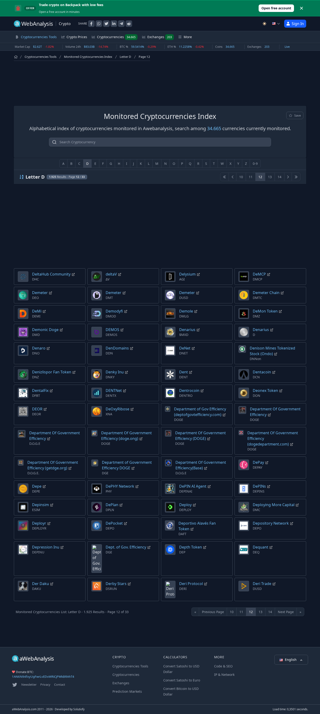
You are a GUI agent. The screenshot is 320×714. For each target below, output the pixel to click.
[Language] (276, 23)
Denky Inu (115, 372)
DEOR (37, 409)
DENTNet (114, 390)
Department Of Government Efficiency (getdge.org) (52, 465)
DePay (258, 462)
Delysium (187, 274)
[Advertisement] (160, 82)
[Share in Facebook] (91, 23)
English (291, 659)
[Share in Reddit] (129, 23)
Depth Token (190, 547)
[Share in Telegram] (121, 23)
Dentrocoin (189, 390)
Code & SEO (223, 666)
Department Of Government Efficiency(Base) (200, 465)
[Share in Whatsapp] (99, 23)
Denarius (187, 329)
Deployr (39, 523)
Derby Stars (116, 583)
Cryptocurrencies (116, 37)
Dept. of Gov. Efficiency (126, 547)
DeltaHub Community (51, 274)
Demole (186, 311)
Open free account (276, 8)
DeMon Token (265, 311)
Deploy (185, 504)
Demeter (40, 292)
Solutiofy (79, 709)
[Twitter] (15, 685)
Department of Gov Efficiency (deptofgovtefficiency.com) (200, 411)
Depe (36, 486)
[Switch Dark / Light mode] (264, 23)
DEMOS (112, 329)
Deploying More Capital (273, 504)
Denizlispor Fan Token (51, 372)
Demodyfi (114, 311)
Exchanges (159, 37)
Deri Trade (262, 583)
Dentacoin (262, 372)
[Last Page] (296, 177)
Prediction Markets (127, 691)
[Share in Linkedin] (114, 23)
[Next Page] (288, 177)
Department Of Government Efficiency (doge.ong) (126, 435)
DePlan (112, 504)
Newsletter (29, 684)
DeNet (184, 348)
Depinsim (40, 504)
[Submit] (54, 143)
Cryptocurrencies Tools (40, 57)
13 (270, 177)
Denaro (38, 348)
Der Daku (40, 583)
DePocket (114, 523)
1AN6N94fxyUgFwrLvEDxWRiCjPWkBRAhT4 (43, 676)
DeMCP (259, 274)
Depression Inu (45, 547)
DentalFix (40, 390)
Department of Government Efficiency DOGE (127, 465)
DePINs (259, 486)
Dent (183, 372)
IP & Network (224, 674)
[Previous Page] (232, 177)
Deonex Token (265, 390)
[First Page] (224, 177)
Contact (59, 684)
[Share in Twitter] (106, 23)
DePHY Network (120, 486)
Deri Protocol (191, 583)
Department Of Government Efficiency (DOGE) (200, 435)
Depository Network (271, 523)
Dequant (260, 547)
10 (241, 177)
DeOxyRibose (117, 409)
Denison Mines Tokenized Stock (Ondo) (272, 351)
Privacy (45, 684)
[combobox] (160, 142)
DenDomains (117, 348)
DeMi (36, 311)
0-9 (255, 163)
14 (279, 177)
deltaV (111, 274)
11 (251, 177)
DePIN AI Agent (192, 486)
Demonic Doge (45, 329)
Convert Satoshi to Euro (181, 680)
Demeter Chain (266, 292)
